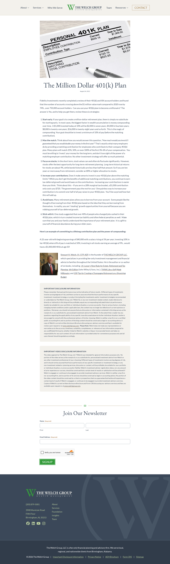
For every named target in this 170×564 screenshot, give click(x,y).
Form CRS (127, 557)
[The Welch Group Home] (84, 8)
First (41, 430)
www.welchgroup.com (71, 326)
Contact (140, 7)
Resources (120, 7)
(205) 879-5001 (33, 504)
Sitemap (140, 557)
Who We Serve (55, 7)
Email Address (48, 437)
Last (87, 430)
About (24, 7)
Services (37, 7)
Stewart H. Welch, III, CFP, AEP (74, 254)
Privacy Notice (94, 557)
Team (109, 7)
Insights (55, 515)
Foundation (57, 511)
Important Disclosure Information (68, 557)
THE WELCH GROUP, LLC (115, 254)
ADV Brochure (112, 557)
